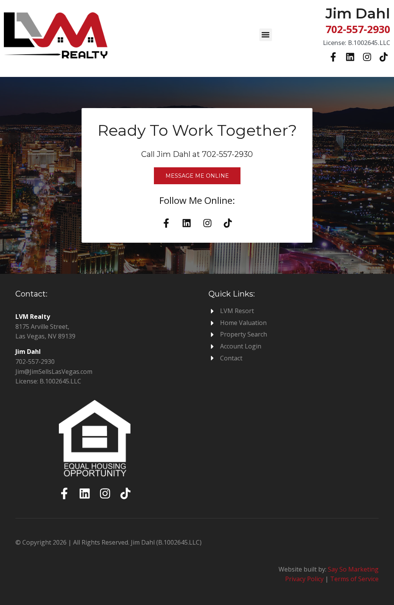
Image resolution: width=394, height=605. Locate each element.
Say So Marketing (353, 569)
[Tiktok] (383, 57)
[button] (265, 34)
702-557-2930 (358, 29)
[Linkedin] (350, 57)
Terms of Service (354, 579)
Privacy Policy (304, 579)
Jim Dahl (358, 13)
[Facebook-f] (333, 57)
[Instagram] (367, 57)
